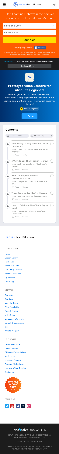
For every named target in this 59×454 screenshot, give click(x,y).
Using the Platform (13, 360)
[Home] (27, 6)
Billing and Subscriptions (15, 352)
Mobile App (9, 281)
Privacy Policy (41, 52)
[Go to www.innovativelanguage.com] (29, 429)
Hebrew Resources (13, 274)
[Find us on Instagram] (29, 406)
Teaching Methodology (14, 364)
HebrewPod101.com (37, 437)
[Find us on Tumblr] (23, 406)
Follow (31, 116)
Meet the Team (11, 303)
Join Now (29, 40)
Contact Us (9, 372)
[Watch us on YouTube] (12, 406)
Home (7, 254)
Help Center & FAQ (13, 344)
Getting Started (11, 348)
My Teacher (10, 278)
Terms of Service (35, 449)
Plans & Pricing (11, 311)
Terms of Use (32, 52)
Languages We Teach (14, 319)
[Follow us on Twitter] (7, 406)
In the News (10, 315)
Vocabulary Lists (12, 266)
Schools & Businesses (14, 323)
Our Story (9, 299)
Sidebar (29, 66)
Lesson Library (8, 61)
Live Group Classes (13, 270)
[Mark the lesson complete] (52, 143)
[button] (54, 4)
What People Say (12, 307)
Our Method (10, 295)
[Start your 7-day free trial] (13, 385)
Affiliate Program (12, 331)
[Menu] (4, 4)
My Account (10, 356)
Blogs (7, 327)
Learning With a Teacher (15, 368)
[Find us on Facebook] (18, 406)
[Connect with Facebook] (40, 48)
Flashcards (9, 262)
